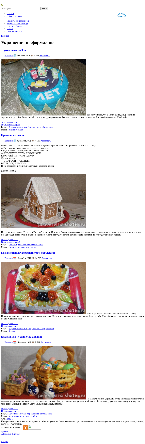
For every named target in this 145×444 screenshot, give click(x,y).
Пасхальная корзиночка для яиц (21, 336)
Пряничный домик (13, 135)
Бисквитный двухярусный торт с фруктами (28, 252)
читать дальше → (9, 122)
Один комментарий (10, 124)
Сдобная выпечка (17, 413)
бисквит (12, 129)
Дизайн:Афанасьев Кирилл (10, 432)
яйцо (35, 416)
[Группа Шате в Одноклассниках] (24, 427)
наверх (4, 441)
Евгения (9, 55)
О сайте (10, 13)
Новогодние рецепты (19, 247)
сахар (20, 129)
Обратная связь (14, 16)
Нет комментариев (10, 326)
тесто (33, 247)
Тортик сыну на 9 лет (14, 49)
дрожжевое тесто (17, 416)
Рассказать (45, 55)
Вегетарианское (14, 31)
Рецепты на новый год (18, 21)
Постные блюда (14, 26)
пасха (29, 416)
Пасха (10, 28)
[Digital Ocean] (122, 15)
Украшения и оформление (41, 127)
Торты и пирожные (18, 127)
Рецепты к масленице (17, 23)
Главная (5, 36)
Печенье (13, 244)
